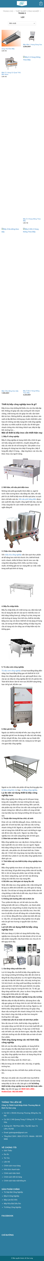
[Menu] (3, 3)
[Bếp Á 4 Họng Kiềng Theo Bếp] (32, 136)
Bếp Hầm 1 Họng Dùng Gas (32, 44)
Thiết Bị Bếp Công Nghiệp (27, 11)
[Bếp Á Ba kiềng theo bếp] (11, 308)
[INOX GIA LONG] (22, 3)
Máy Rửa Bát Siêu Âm (12, 1203)
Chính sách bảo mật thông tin (15, 1181)
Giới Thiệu (8, 1150)
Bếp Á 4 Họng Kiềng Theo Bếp (32, 220)
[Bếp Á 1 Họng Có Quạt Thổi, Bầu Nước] (11, 63)
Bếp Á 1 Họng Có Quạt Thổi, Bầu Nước (11, 73)
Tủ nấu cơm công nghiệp (11, 671)
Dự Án (6, 1154)
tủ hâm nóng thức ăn (9, 790)
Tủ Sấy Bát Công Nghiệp (13, 1192)
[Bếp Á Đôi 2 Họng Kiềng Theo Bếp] (32, 308)
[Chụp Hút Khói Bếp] (11, 38)
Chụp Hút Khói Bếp (8, 49)
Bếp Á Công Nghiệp (12, 1196)
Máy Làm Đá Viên (10, 1200)
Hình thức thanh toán (12, 1169)
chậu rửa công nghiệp (13, 555)
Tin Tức (7, 1158)
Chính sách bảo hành (12, 1173)
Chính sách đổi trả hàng (13, 1177)
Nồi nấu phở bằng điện (27, 499)
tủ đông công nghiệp (29, 790)
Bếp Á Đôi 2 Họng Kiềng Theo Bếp (31, 392)
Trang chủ (8, 11)
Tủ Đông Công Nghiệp (12, 1207)
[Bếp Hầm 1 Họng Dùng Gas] (32, 36)
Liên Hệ (7, 1162)
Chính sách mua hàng (12, 1166)
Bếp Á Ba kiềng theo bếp (10, 391)
